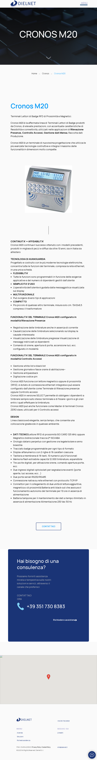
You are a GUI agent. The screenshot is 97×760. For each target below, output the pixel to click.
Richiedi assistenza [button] (23, 740)
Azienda (20, 733)
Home (34, 73)
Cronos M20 (59, 73)
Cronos (45, 73)
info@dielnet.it (62, 747)
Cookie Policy (46, 747)
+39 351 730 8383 (63, 721)
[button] (65, 619)
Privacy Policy (36, 747)
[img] (84, 4)
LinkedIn (60, 733)
